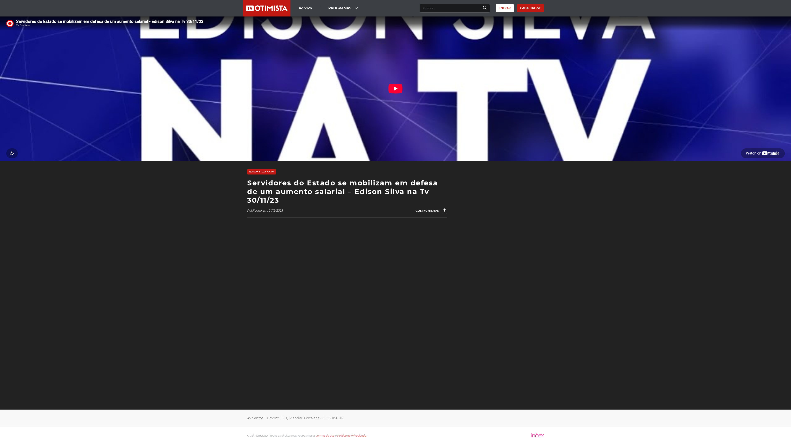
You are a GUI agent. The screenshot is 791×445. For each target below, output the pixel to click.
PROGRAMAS (339, 8)
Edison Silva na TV (261, 171)
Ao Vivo (305, 8)
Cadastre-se (530, 8)
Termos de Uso (325, 435)
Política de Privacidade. (352, 435)
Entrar (505, 8)
